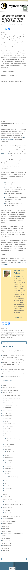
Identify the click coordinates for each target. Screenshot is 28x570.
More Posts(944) (18, 317)
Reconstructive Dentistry (9, 521)
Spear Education (13, 335)
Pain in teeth (10, 474)
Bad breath (8, 418)
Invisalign (4, 494)
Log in (20, 566)
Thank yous (8, 407)
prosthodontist (4, 335)
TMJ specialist (5, 154)
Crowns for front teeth (10, 502)
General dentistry (7, 415)
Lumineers (7, 510)
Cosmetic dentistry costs (9, 387)
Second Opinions (7, 523)
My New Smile (15, 565)
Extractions (8, 449)
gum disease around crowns (14, 463)
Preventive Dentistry (7, 518)
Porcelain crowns (7, 499)
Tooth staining (6, 540)
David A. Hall (19, 276)
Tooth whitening (6, 543)
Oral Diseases (6, 496)
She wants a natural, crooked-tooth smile (13, 374)
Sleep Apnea (5, 526)
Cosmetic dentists (7, 392)
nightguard (4, 333)
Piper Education (20, 333)
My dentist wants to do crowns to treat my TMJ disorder (13, 18)
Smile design (5, 528)
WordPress (15, 566)
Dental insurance (9, 444)
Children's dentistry (10, 423)
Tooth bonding (6, 538)
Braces (6, 421)
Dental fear (8, 433)
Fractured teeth (9, 457)
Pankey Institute (11, 333)
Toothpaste (8, 490)
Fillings (7, 455)
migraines (21, 332)
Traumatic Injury (6, 545)
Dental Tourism (6, 413)
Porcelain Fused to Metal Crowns (14, 504)
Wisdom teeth (10, 452)
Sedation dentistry (9, 481)
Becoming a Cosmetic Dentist (13, 395)
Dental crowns (8, 431)
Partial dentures (9, 468)
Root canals (8, 471)
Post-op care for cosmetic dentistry (11, 516)
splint (19, 335)
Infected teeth (8, 466)
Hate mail (7, 400)
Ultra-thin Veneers (9, 513)
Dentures (7, 446)
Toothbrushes (8, 488)
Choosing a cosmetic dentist (12, 398)
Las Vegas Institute (13, 332)
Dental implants (9, 436)
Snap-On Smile (6, 531)
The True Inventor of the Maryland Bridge (13, 360)
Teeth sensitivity (13, 476)
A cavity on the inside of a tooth (10, 367)
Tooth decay (8, 485)
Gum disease (8, 460)
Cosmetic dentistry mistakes (10, 390)
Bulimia (4, 385)
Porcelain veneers (7, 507)
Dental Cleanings (9, 428)
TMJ (9, 328)
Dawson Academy (12, 330)
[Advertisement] (14, 102)
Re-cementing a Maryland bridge (11, 376)
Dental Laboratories (7, 410)
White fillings (5, 550)
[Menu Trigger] (25, 8)
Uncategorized (6, 548)
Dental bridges (9, 426)
